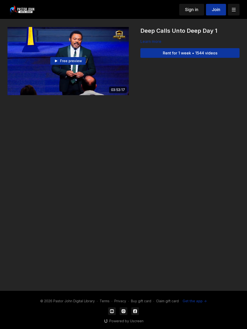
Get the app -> (195, 301)
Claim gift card (167, 301)
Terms (105, 301)
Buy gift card (141, 301)
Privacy (120, 301)
